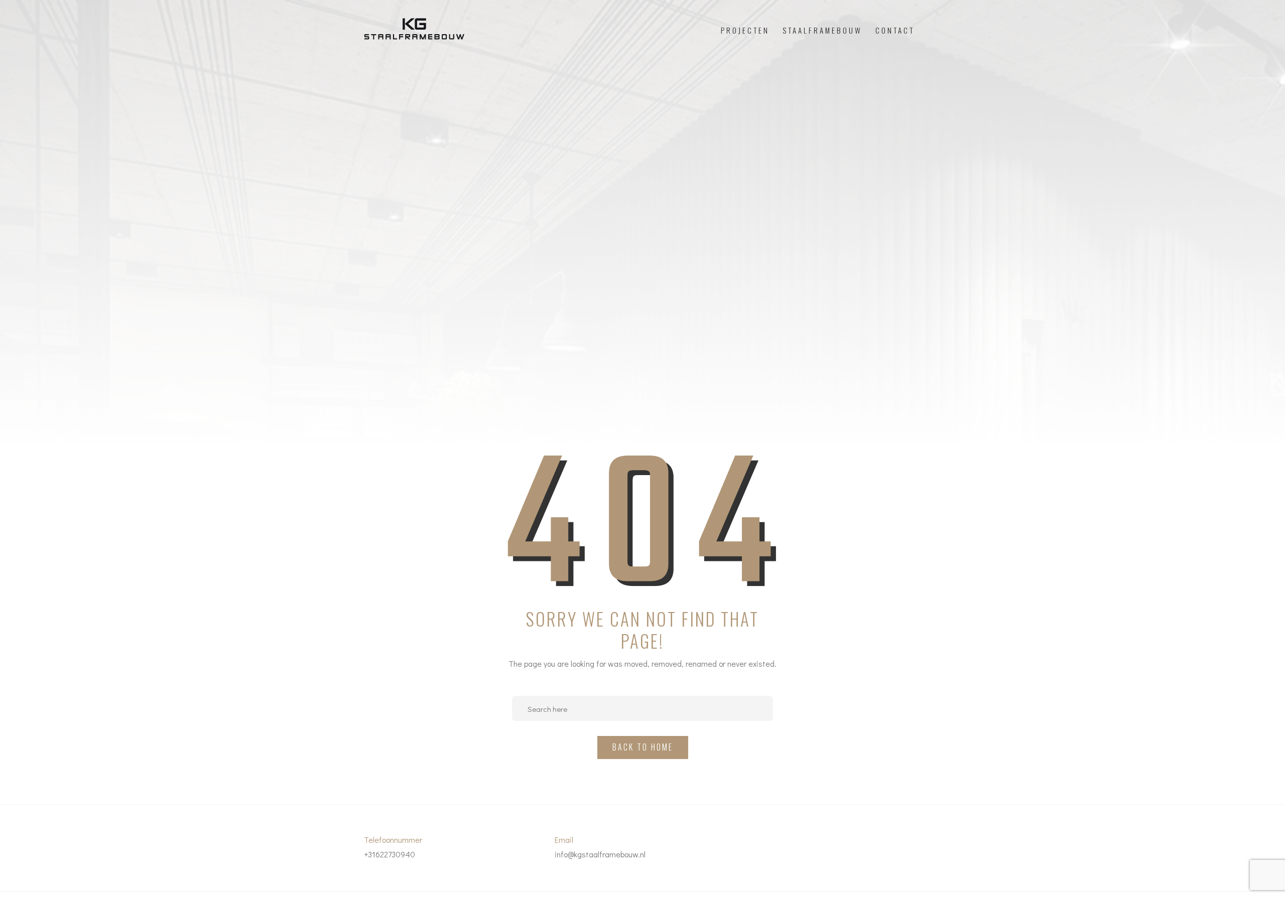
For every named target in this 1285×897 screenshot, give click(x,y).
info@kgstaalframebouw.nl (600, 854)
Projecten (745, 30)
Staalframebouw (822, 30)
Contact (895, 30)
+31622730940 (389, 854)
